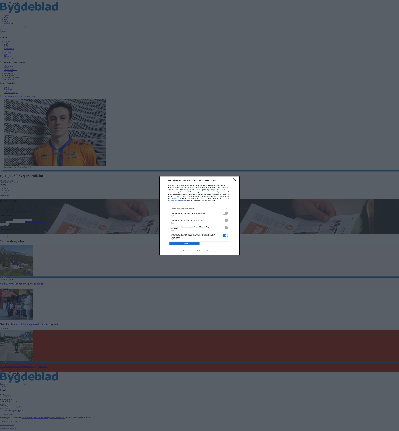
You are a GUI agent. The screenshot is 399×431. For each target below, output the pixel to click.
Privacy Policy (211, 251)
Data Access (199, 251)
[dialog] (199, 215)
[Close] (235, 180)
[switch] (225, 213)
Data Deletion (187, 251)
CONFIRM (184, 243)
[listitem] (199, 209)
